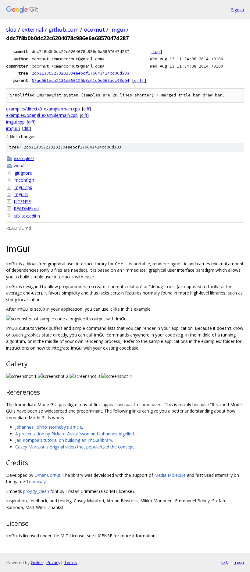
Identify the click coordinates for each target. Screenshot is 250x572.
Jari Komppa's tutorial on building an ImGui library (63, 440)
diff (139, 80)
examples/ (24, 158)
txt (224, 562)
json (239, 562)
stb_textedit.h (27, 216)
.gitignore (23, 173)
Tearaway (36, 481)
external (32, 29)
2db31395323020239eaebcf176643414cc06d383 (80, 73)
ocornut (94, 29)
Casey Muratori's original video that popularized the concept (74, 447)
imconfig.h (24, 180)
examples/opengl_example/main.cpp (42, 115)
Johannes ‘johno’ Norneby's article (48, 427)
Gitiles (37, 562)
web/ (18, 166)
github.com (63, 29)
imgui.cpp (15, 122)
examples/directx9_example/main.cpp (43, 109)
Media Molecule (170, 475)
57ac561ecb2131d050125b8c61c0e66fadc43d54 (80, 80)
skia (11, 29)
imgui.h (13, 128)
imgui (117, 29)
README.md (26, 208)
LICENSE (22, 201)
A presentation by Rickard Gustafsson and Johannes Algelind (74, 434)
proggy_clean (36, 491)
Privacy (53, 562)
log (156, 51)
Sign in (237, 9)
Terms (70, 562)
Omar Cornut (47, 475)
